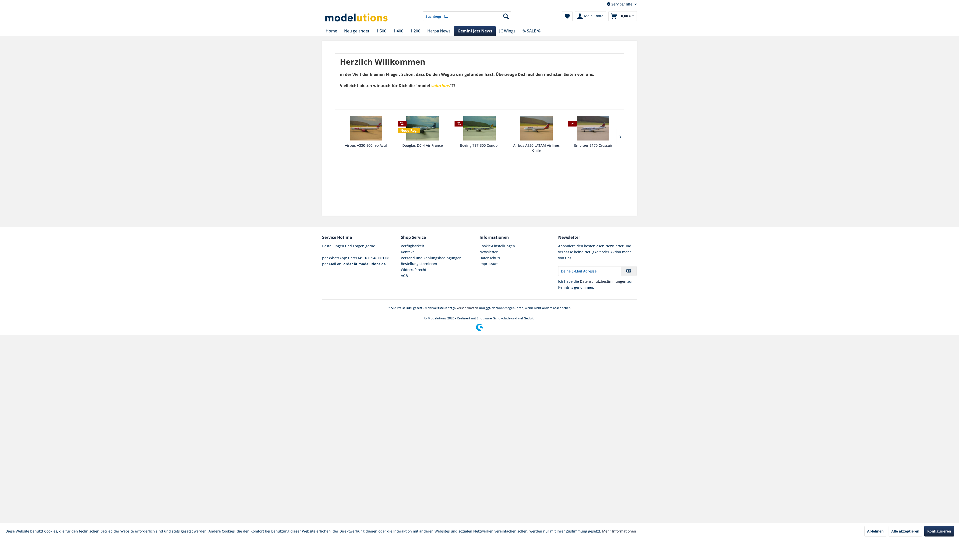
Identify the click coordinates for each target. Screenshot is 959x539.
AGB (404, 275)
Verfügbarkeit (412, 246)
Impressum (489, 263)
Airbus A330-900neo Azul (366, 145)
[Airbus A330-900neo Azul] (366, 128)
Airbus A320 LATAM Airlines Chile (536, 148)
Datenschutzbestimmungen (603, 281)
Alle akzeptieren (905, 531)
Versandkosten (467, 308)
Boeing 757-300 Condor (479, 145)
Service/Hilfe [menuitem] (621, 4)
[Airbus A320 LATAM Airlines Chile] (536, 128)
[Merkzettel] (567, 16)
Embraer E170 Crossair (593, 145)
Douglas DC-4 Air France (422, 145)
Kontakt (407, 252)
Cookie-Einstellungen (497, 246)
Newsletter (489, 252)
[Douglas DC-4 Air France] (423, 128)
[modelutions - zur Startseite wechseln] (357, 17)
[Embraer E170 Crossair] (593, 128)
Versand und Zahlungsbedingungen (431, 258)
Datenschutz (490, 258)
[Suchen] (506, 16)
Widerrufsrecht (413, 269)
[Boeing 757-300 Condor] (479, 128)
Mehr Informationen (619, 531)
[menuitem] (467, 16)
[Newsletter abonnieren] (629, 271)
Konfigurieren (939, 531)
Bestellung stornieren (419, 263)
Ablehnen (875, 531)
